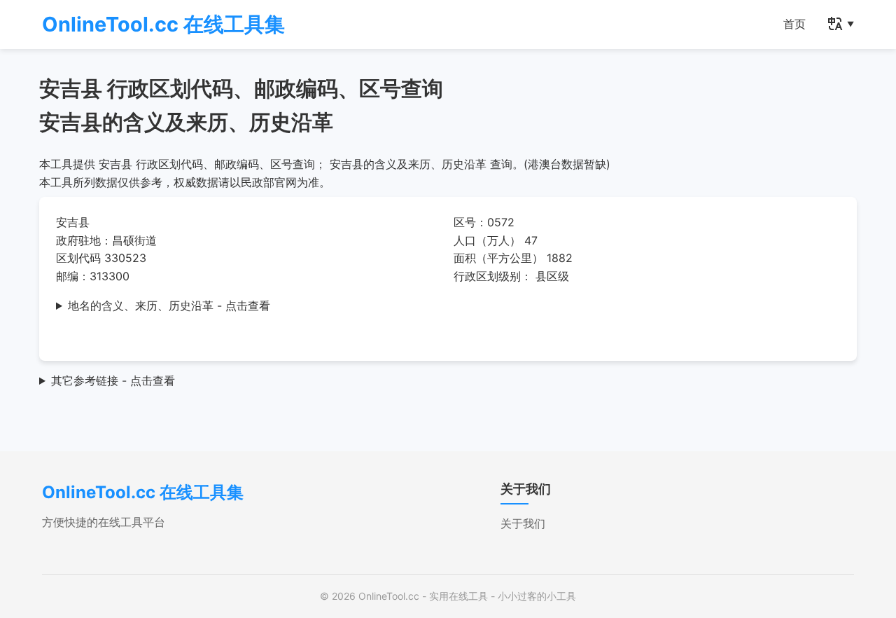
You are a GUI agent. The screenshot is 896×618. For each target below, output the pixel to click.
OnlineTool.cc (388, 596)
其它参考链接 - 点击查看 (113, 380)
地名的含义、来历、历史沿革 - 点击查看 (169, 305)
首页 (794, 24)
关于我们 (522, 523)
